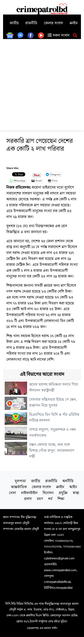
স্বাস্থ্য (76, 493)
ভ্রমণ (40, 499)
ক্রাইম (74, 23)
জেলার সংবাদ (53, 23)
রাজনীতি (31, 23)
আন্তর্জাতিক (19, 487)
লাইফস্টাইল (29, 493)
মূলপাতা (20, 481)
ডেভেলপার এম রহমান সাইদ (42, 628)
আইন (73, 487)
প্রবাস (28, 499)
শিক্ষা (60, 499)
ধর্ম (50, 499)
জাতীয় (14, 23)
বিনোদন (48, 493)
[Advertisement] (42, 83)
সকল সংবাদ (61, 35)
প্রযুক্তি (63, 493)
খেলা (12, 493)
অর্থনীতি (68, 481)
